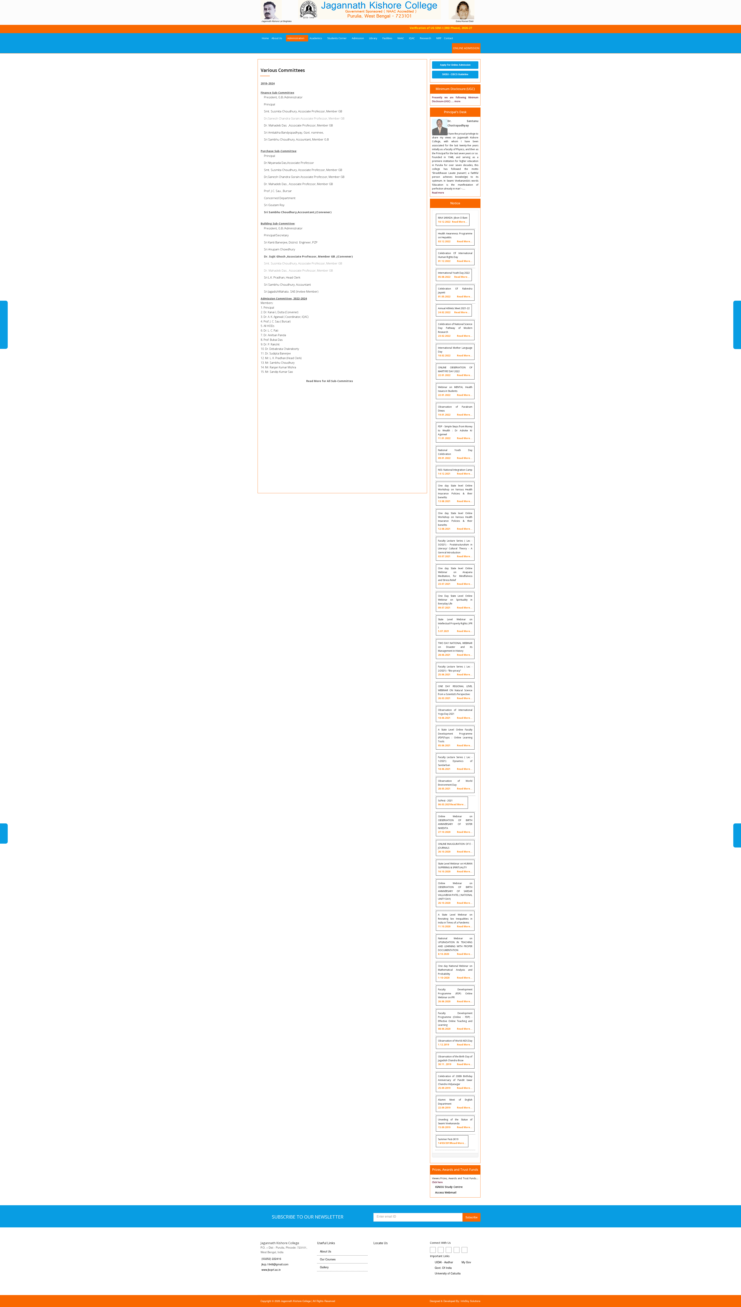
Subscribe (471, 1217)
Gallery (324, 1267)
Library (373, 38)
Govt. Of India (443, 1268)
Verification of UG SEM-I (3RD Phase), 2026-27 (407, 28)
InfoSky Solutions (470, 1301)
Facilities (387, 38)
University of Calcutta (448, 1273)
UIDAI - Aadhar (444, 1262)
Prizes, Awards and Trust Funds (455, 1169)
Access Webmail (445, 1192)
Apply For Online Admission (455, 65)
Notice (455, 203)
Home (265, 38)
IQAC (412, 38)
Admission (358, 38)
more (457, 101)
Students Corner (337, 38)
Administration (295, 38)
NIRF (438, 38)
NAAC (401, 38)
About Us (277, 38)
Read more (438, 192)
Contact (448, 38)
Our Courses (328, 1259)
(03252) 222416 (271, 1259)
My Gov (466, 1262)
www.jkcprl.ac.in (271, 1270)
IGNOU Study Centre (449, 1187)
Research (425, 38)
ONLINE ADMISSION (466, 48)
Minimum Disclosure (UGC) (455, 89)
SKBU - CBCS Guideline (455, 74)
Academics (316, 38)
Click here (437, 1182)
